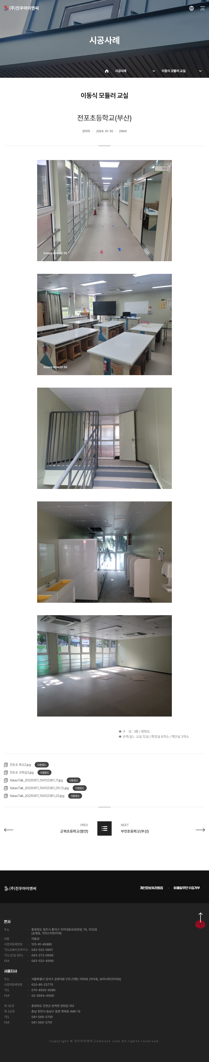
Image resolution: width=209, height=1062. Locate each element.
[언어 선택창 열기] (191, 8)
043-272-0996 (42, 955)
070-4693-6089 (43, 990)
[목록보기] (104, 828)
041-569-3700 (42, 1017)
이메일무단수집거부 (187, 888)
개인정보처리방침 (151, 888)
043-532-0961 (42, 950)
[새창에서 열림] (104, 210)
